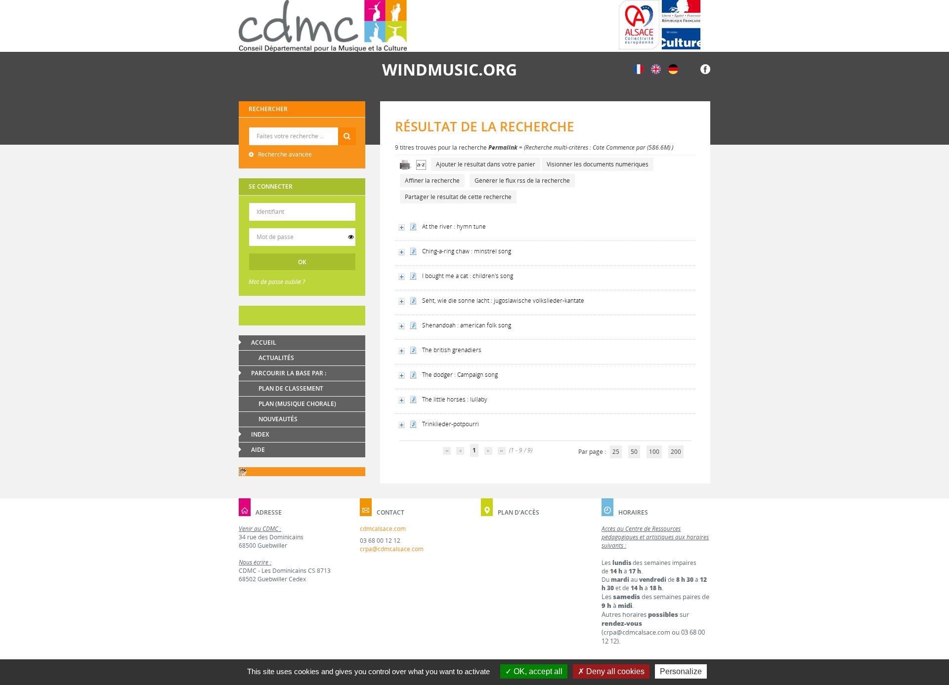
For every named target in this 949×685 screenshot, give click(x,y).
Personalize (681, 671)
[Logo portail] (323, 26)
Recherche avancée (284, 154)
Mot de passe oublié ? (277, 282)
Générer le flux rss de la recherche (522, 180)
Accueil (263, 342)
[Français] (639, 68)
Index (260, 434)
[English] (656, 68)
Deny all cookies (614, 671)
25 (615, 451)
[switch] (351, 237)
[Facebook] (705, 68)
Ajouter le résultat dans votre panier (485, 164)
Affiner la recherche (432, 180)
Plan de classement (291, 388)
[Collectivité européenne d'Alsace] (639, 24)
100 (654, 451)
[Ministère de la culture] (681, 24)
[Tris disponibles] (421, 164)
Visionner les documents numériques (597, 164)
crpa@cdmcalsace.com (392, 549)
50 (634, 451)
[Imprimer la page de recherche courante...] (405, 164)
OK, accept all (537, 671)
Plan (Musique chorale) (297, 404)
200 (676, 451)
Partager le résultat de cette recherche (458, 197)
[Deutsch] (673, 68)
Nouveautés (278, 419)
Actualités (276, 358)
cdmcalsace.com (383, 528)
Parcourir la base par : (288, 373)
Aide (258, 449)
